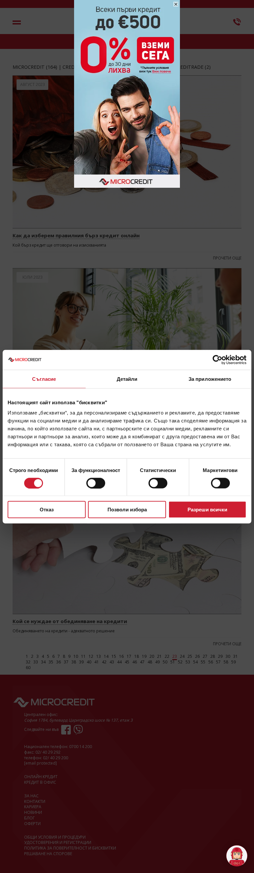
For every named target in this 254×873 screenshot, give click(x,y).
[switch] (95, 483)
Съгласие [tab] (44, 378)
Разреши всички (207, 509)
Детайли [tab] (127, 378)
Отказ (47, 509)
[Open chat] (236, 855)
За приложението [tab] (210, 378)
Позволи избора (127, 509)
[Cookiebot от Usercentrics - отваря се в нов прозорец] (217, 360)
